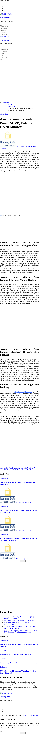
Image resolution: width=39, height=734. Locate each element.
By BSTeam (20, 146)
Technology (4, 667)
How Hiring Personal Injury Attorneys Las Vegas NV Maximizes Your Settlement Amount (20, 631)
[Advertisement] (19, 81)
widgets (5, 727)
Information (4, 26)
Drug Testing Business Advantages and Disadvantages (19, 663)
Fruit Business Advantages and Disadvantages (19, 620)
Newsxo (24, 715)
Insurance (3, 30)
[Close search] (1, 731)
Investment (3, 28)
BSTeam (19, 503)
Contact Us (3, 34)
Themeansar (34, 715)
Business (3, 32)
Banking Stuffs (5, 17)
